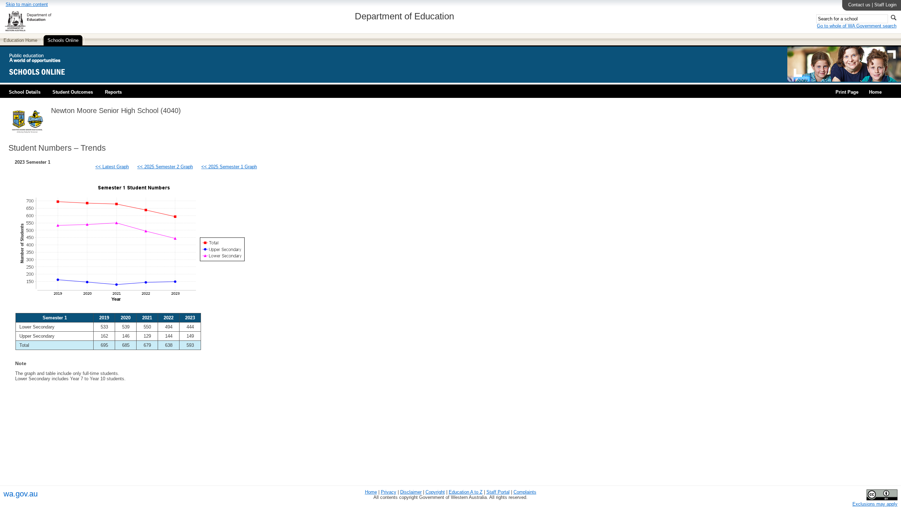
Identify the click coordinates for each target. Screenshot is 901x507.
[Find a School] (43, 80)
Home (875, 92)
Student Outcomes (72, 92)
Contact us (859, 4)
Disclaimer (411, 492)
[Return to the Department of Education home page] (28, 30)
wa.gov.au (21, 493)
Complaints (524, 492)
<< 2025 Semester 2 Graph (165, 166)
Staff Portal (498, 492)
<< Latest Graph (112, 166)
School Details (24, 92)
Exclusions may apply (874, 504)
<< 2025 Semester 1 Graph (229, 166)
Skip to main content (27, 4)
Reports (113, 92)
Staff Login (885, 4)
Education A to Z (466, 492)
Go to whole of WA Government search (856, 26)
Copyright (435, 492)
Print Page (847, 92)
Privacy (388, 492)
